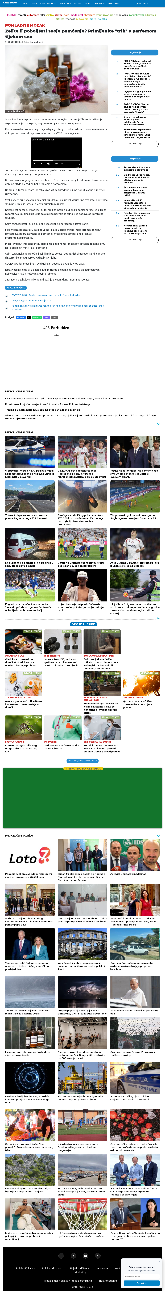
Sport (88, 3)
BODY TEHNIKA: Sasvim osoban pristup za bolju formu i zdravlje (46, 295)
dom (66, 15)
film (42, 15)
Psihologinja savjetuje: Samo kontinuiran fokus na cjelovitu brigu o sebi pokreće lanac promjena (58, 308)
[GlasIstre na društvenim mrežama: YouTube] (88, 1256)
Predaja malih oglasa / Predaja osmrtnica (68, 1280)
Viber (47, 318)
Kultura (100, 3)
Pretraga (142, 3)
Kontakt (119, 1268)
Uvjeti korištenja (80, 1268)
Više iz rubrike (83, 624)
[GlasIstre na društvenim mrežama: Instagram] (101, 1256)
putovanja (82, 19)
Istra (34, 3)
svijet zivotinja (104, 15)
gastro (50, 15)
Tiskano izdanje (108, 1280)
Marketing (80, 1272)
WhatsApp (37, 318)
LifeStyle (113, 3)
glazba (59, 15)
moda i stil (77, 15)
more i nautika (98, 19)
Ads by (77, 167)
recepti (22, 15)
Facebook (20, 318)
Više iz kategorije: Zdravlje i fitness (82, 761)
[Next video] (41, 163)
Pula (24, 3)
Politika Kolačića (25, 1268)
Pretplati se (142, 1283)
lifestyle (11, 15)
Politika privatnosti (52, 1268)
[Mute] (48, 163)
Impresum (102, 1268)
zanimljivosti (136, 15)
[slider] (56, 160)
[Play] (34, 163)
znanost (70, 19)
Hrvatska (65, 3)
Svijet (77, 3)
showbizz (89, 15)
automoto (33, 15)
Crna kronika (48, 3)
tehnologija (121, 15)
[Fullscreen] (78, 163)
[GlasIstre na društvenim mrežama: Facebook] (64, 1256)
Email (55, 318)
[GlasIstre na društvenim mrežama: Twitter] (76, 1256)
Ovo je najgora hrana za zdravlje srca (31, 300)
